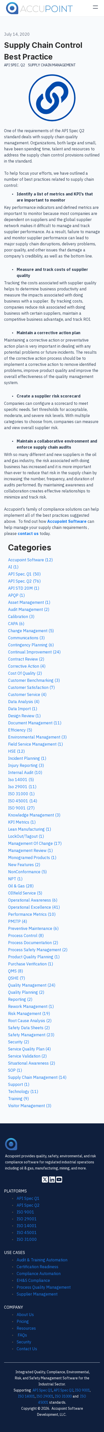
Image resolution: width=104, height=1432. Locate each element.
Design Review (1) (24, 715)
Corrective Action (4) (26, 666)
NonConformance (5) (27, 871)
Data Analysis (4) (23, 701)
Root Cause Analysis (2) (29, 1020)
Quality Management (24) (31, 985)
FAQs (22, 1335)
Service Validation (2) (27, 1056)
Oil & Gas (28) (21, 885)
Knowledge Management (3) (34, 815)
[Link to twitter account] (45, 1179)
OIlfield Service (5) (25, 893)
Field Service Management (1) (35, 744)
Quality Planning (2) (26, 992)
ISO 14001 (27, 1225)
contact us (28, 533)
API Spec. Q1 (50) (24, 573)
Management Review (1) (30, 850)
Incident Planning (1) (27, 758)
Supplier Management (37, 1294)
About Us (25, 1314)
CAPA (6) (16, 623)
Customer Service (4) (27, 694)
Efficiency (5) (20, 729)
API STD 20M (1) (23, 588)
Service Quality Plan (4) (29, 1048)
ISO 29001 (27, 1218)
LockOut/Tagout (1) (26, 836)
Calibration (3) (21, 616)
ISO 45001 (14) (22, 800)
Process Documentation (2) (33, 942)
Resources (26, 1328)
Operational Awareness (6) (32, 900)
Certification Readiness (37, 1266)
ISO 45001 (27, 1232)
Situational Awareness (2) (31, 1063)
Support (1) (18, 1084)
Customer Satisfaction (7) (31, 687)
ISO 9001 (25, 1212)
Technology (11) (23, 1091)
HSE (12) (16, 751)
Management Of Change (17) (35, 843)
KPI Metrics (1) (22, 822)
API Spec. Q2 (14, 65)
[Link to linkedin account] (52, 1179)
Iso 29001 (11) (22, 786)
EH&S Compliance (33, 1280)
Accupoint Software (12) (30, 559)
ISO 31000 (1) (21, 793)
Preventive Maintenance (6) (33, 928)
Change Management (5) (31, 630)
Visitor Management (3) (29, 1105)
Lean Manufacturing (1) (29, 829)
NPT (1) (15, 878)
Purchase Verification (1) (30, 963)
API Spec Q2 (29, 1205)
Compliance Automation (39, 1273)
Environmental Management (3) (37, 737)
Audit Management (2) (28, 609)
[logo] (39, 8)
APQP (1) (16, 595)
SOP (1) (15, 1070)
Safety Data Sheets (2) (29, 1027)
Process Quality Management (44, 1287)
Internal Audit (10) (25, 772)
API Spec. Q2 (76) (24, 581)
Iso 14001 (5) (21, 779)
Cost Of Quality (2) (25, 673)
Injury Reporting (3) (26, 765)
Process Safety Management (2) (37, 949)
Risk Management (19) (29, 1013)
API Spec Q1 (28, 1198)
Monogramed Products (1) (32, 857)
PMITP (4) (17, 921)
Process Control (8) (26, 935)
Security (24, 1341)
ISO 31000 (27, 1239)
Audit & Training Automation (42, 1259)
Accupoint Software (67, 521)
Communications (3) (26, 637)
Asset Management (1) (29, 602)
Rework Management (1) (31, 1006)
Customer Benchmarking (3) (34, 680)
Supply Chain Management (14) (37, 1077)
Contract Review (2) (26, 659)
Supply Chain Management (52, 65)
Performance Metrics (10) (32, 914)
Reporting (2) (20, 999)
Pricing (23, 1321)
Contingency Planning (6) (31, 644)
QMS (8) (15, 970)
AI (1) (13, 566)
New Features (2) (24, 864)
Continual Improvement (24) (34, 651)
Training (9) (18, 1098)
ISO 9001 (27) (21, 807)
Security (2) (18, 1041)
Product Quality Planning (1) (34, 956)
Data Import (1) (22, 708)
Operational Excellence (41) (34, 907)
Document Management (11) (34, 722)
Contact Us (27, 1348)
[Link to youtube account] (59, 1179)
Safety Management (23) (31, 1034)
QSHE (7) (16, 978)
